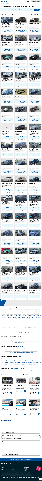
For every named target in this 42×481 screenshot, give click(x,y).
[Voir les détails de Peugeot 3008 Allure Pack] (34, 114)
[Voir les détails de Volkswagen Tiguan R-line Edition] (34, 79)
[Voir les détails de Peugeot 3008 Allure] (21, 62)
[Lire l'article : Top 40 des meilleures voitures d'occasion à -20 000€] (11, 414)
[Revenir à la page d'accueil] (4, 1)
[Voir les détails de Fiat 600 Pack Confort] (7, 256)
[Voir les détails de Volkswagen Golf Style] (21, 79)
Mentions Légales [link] (5, 477)
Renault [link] (1, 469)
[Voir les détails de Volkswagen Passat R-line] (7, 149)
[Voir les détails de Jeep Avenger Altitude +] (7, 114)
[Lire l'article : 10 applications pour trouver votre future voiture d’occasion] (39, 393)
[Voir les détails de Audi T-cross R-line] (21, 291)
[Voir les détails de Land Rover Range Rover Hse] (21, 25)
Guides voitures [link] (26, 470)
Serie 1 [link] (13, 474)
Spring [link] (13, 469)
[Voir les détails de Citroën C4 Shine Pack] (21, 114)
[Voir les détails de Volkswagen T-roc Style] (7, 25)
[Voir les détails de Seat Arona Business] (7, 203)
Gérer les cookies (20, 479)
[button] (20, 423)
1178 (30, 301)
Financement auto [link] (26, 468)
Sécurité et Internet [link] (21, 477)
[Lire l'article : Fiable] (11, 393)
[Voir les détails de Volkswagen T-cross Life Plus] (34, 220)
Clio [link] (12, 467)
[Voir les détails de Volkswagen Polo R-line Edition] (7, 184)
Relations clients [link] (27, 477)
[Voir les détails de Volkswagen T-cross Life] (21, 220)
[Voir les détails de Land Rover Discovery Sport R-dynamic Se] (34, 25)
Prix (15, 9)
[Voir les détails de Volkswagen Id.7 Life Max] (7, 167)
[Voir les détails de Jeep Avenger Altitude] (7, 62)
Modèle (7, 9)
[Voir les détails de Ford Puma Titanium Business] (21, 203)
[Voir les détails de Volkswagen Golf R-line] (7, 132)
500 (24, 301)
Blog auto (28, 1)
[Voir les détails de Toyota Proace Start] (7, 79)
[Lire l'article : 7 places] (25, 391)
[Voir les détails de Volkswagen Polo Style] (21, 132)
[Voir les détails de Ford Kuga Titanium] (34, 238)
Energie (12, 9)
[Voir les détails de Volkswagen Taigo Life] (7, 220)
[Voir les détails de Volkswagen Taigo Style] (21, 149)
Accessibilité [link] (32, 477)
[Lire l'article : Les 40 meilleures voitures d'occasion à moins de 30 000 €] (25, 414)
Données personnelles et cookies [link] (13, 477)
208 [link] (12, 468)
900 (27, 301)
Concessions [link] (25, 469)
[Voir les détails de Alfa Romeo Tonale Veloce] (7, 44)
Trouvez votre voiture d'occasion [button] (15, 1)
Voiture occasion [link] (2, 467)
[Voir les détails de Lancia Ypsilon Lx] (34, 97)
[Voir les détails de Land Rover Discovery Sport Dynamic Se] (34, 44)
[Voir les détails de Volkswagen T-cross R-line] (21, 273)
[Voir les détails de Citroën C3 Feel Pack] (21, 97)
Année (25, 9)
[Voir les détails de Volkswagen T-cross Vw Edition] (34, 62)
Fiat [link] (0, 474)
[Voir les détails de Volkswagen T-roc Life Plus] (21, 256)
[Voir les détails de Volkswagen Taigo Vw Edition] (7, 273)
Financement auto (24, 1)
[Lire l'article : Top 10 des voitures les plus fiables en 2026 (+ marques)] (39, 414)
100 (22, 301)
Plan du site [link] (36, 477)
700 (26, 301)
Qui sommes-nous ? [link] (26, 467)
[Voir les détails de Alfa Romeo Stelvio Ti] (21, 44)
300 (23, 301)
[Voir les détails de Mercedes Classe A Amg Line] (7, 291)
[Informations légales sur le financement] (25, 30)
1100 (29, 301)
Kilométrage (20, 9)
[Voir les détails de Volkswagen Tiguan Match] (34, 256)
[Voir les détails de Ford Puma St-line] (34, 184)
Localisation (30, 9)
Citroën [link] (1, 470)
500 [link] (12, 470)
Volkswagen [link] (2, 471)
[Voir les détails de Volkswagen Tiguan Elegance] (34, 149)
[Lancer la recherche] (40, 1)
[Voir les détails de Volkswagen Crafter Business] (21, 184)
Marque (3, 9)
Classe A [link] (13, 471)
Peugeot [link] (1, 468)
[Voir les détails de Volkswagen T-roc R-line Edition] (7, 97)
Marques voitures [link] (26, 471)
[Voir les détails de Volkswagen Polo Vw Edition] (21, 167)
